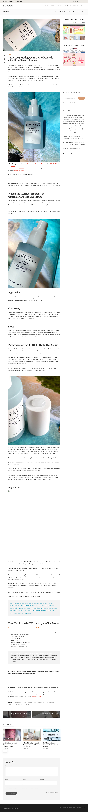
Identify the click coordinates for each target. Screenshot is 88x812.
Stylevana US (30, 164)
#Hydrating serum (40, 702)
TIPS (66, 6)
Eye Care (26, 738)
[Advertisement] (74, 78)
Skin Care (56, 11)
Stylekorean (17, 170)
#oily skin (11, 704)
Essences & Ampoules (9, 738)
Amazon (13, 166)
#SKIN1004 (27, 704)
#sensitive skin (19, 704)
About (59, 808)
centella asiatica (39, 71)
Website (42, 779)
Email (24, 779)
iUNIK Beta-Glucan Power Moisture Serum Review (18, 714)
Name (6, 779)
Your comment (9, 765)
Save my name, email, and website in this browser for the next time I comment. (22, 788)
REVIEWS (52, 6)
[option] (12, 738)
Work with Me (12, 1)
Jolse (22, 170)
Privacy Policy (81, 808)
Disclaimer (19, 1)
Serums (9, 54)
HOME (46, 6)
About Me (5, 1)
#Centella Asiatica (17, 702)
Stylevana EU (38, 164)
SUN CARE (59, 6)
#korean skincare (50, 702)
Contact (65, 808)
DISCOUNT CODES (74, 6)
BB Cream (51, 711)
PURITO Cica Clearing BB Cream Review (45, 714)
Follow (81, 98)
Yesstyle (21, 168)
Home (52, 11)
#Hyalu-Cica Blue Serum (28, 702)
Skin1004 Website (55, 164)
